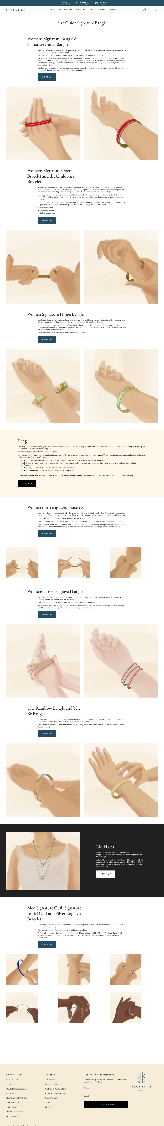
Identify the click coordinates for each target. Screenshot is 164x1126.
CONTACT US (12, 1080)
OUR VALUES (51, 1098)
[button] (81, 10)
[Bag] (156, 10)
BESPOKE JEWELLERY (55, 1093)
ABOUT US (50, 1080)
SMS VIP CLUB (12, 1103)
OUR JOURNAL (52, 1084)
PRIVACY (49, 1107)
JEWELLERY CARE (14, 1112)
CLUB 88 (10, 1093)
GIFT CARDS (12, 1116)
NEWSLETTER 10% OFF (16, 1098)
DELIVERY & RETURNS (16, 1089)
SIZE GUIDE (11, 1107)
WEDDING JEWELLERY (55, 1089)
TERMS (48, 1103)
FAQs (8, 1084)
